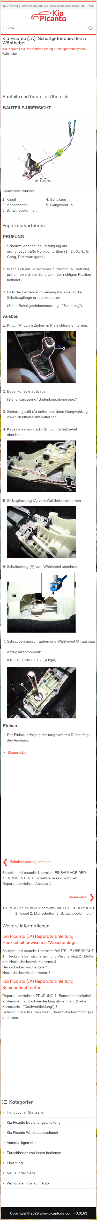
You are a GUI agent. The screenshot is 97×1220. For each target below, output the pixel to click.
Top (91, 6)
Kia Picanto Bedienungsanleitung (34, 1122)
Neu (83, 6)
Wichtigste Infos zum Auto (28, 1183)
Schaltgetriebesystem (70, 49)
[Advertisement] (48, 74)
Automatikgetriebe (21, 1143)
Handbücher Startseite (25, 1112)
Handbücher (11, 6)
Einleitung (15, 1163)
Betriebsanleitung (35, 6)
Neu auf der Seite (21, 1173)
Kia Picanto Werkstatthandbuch (32, 1132)
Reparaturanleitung (64, 6)
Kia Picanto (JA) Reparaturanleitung (27, 49)
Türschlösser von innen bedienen (34, 1153)
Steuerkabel (17, 752)
